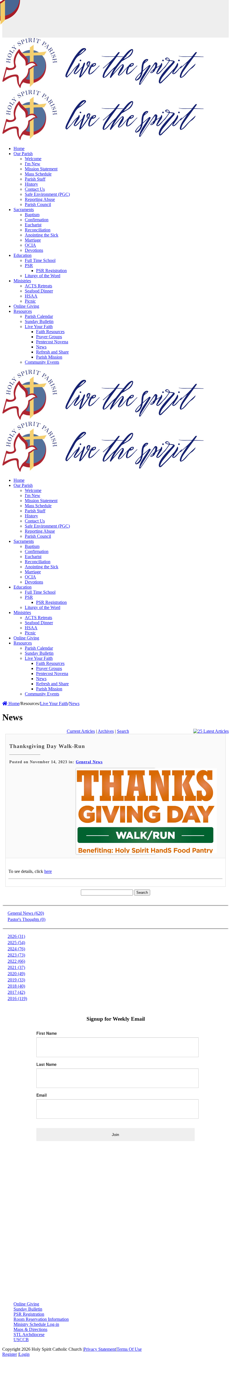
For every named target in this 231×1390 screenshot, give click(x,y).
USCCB (21, 1339)
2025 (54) (16, 942)
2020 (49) (16, 973)
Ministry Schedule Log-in (36, 1324)
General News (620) (26, 913)
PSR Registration (29, 1314)
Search (123, 731)
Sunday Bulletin (28, 1309)
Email (41, 1095)
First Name (46, 1033)
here (48, 871)
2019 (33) (16, 979)
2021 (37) (16, 967)
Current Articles (81, 731)
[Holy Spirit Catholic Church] (103, 86)
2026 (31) (16, 936)
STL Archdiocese (29, 1334)
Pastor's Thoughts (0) (26, 919)
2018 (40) (16, 986)
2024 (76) (16, 948)
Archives (106, 731)
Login (24, 1354)
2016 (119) (17, 998)
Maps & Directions (30, 1329)
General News (89, 762)
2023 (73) (16, 955)
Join (115, 1134)
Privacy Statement (100, 1349)
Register (9, 1354)
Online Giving (26, 1304)
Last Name (46, 1064)
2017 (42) (16, 992)
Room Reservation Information (41, 1319)
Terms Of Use (129, 1349)
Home (13, 703)
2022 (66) (16, 961)
